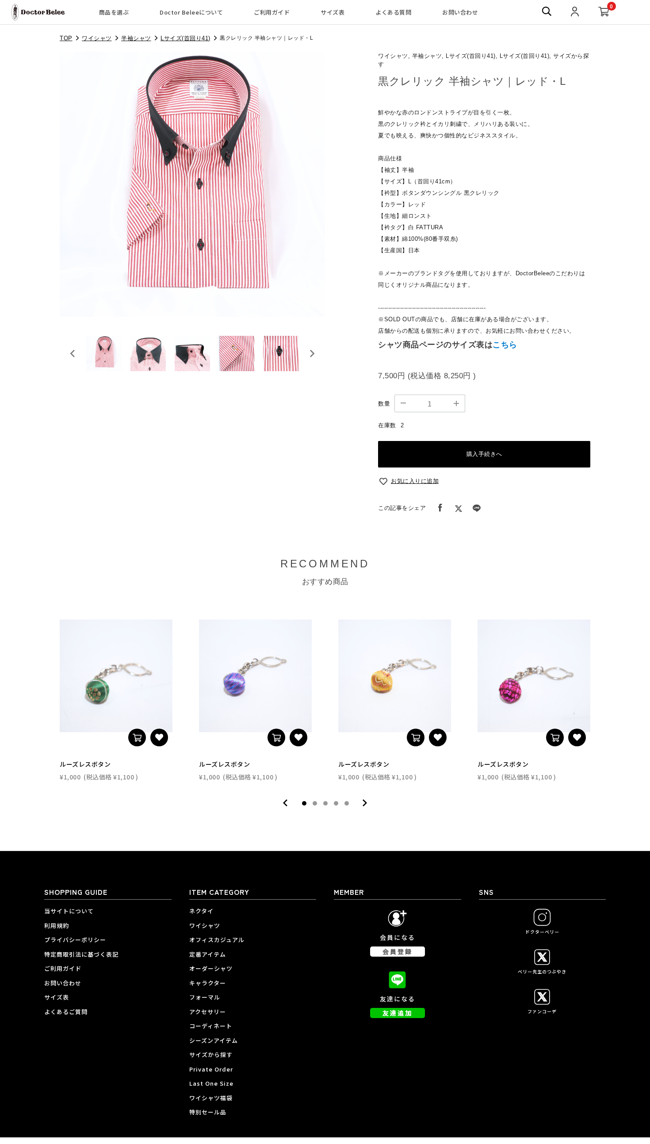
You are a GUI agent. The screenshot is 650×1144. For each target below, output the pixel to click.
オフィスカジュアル (217, 939)
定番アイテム (207, 954)
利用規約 (56, 925)
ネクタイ (201, 911)
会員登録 (397, 951)
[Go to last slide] (73, 353)
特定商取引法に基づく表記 (81, 954)
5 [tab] (346, 803)
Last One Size (211, 1083)
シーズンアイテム (213, 1040)
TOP (66, 38)
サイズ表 (332, 12)
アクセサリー (207, 1011)
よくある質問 (393, 12)
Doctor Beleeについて (191, 12)
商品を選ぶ (114, 12)
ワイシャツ (97, 38)
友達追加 (397, 1012)
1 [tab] (304, 803)
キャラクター (207, 983)
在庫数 (387, 425)
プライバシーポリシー (75, 939)
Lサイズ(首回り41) (185, 38)
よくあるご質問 (66, 1011)
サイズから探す (211, 1054)
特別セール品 (207, 1112)
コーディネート (210, 1026)
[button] (104, 353)
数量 (384, 403)
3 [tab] (325, 803)
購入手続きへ (484, 454)
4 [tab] (336, 803)
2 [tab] (315, 803)
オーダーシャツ (211, 968)
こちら (505, 344)
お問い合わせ (460, 12)
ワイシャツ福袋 (211, 1098)
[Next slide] (312, 353)
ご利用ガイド (272, 12)
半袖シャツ (136, 38)
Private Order (211, 1069)
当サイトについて (69, 911)
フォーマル (204, 997)
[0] (603, 12)
